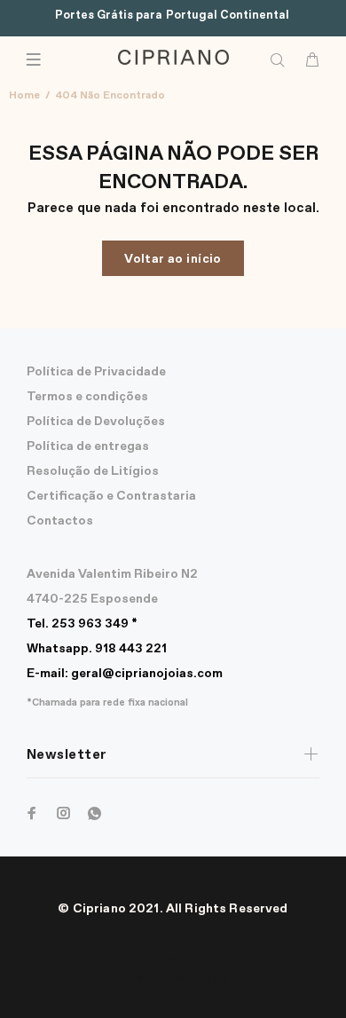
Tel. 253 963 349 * (82, 624)
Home (24, 96)
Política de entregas (88, 446)
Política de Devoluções (96, 421)
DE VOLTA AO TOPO (173, 979)
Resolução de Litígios (93, 471)
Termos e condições (87, 397)
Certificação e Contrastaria (111, 496)
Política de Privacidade (96, 372)
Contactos (60, 521)
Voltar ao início (173, 259)
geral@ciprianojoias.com (125, 673)
